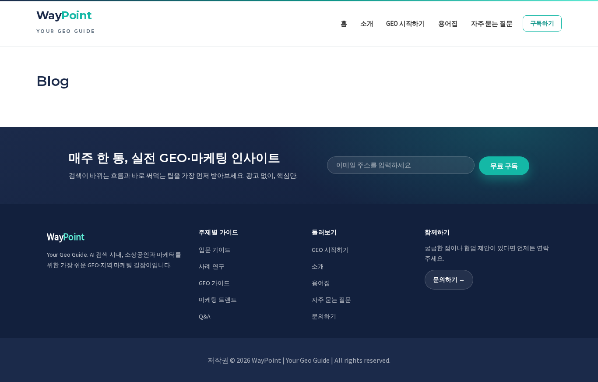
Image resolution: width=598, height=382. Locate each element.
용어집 (321, 283)
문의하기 (324, 316)
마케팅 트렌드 (218, 300)
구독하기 (542, 23)
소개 (318, 266)
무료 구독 (504, 166)
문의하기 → (449, 279)
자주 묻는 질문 (331, 300)
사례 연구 (212, 266)
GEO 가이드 (214, 283)
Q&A (205, 316)
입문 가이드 (215, 250)
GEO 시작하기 (330, 250)
